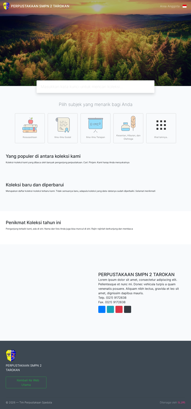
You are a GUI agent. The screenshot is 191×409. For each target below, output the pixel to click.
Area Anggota (170, 6)
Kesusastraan (30, 137)
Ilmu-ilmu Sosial (62, 137)
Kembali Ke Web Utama (28, 382)
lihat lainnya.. (161, 137)
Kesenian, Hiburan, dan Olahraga (128, 137)
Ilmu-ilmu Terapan (95, 137)
